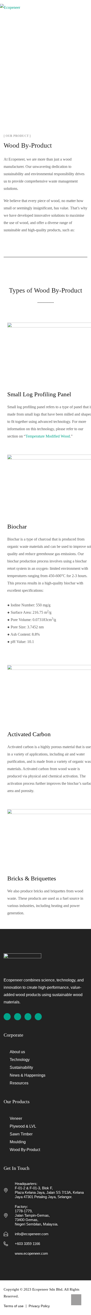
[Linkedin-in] (28, 1016)
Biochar (17, 526)
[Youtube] (38, 1016)
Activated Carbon (29, 734)
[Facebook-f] (7, 1016)
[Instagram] (17, 1016)
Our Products (54, 65)
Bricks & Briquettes (31, 878)
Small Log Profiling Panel (39, 394)
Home (28, 65)
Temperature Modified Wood (47, 436)
